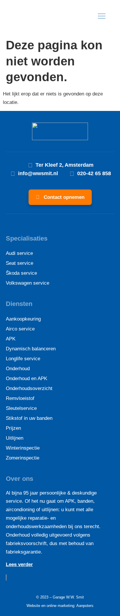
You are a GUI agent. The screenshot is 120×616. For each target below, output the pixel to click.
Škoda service (21, 273)
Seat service (19, 263)
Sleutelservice (21, 408)
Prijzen (13, 428)
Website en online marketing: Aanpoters (60, 605)
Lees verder (19, 564)
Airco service (20, 329)
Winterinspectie (23, 448)
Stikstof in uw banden (29, 418)
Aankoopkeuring (23, 319)
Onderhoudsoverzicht (29, 388)
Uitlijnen (14, 438)
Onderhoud (18, 368)
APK (10, 339)
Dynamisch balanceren (31, 348)
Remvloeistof (20, 398)
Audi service (19, 253)
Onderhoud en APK (26, 378)
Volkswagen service (27, 283)
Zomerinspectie (22, 458)
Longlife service (23, 358)
